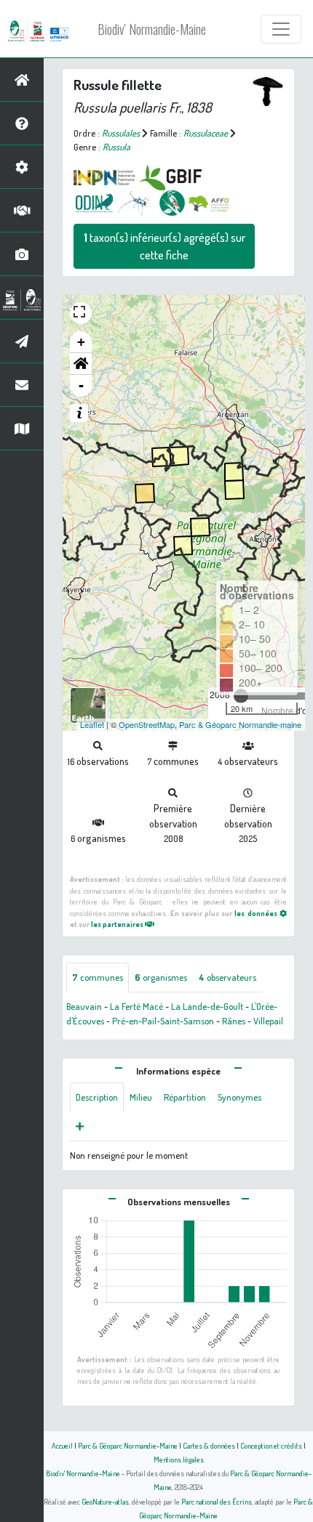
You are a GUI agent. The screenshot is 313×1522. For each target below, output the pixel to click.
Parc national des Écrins (216, 1501)
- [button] (81, 385)
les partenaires (118, 923)
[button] (81, 364)
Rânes (233, 1021)
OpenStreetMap (147, 724)
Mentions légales (179, 1459)
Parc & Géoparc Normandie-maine (240, 724)
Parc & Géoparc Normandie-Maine (128, 1445)
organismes (161, 977)
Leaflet (92, 724)
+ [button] (81, 341)
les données (256, 913)
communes (97, 977)
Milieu (141, 1097)
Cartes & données (209, 1445)
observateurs (227, 977)
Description (97, 1097)
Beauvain (84, 1006)
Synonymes (239, 1097)
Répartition (185, 1097)
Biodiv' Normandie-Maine (152, 29)
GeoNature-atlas (105, 1501)
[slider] (241, 696)
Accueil (62, 1445)
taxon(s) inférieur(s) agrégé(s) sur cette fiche (164, 246)
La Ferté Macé (136, 1006)
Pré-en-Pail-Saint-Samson (163, 1021)
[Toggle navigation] (281, 29)
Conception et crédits (271, 1445)
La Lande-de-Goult (207, 1006)
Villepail (268, 1021)
